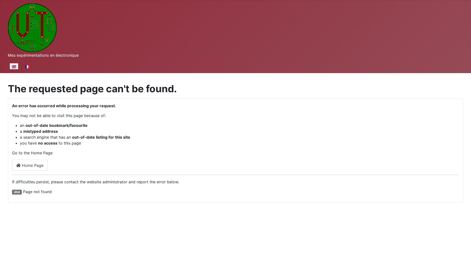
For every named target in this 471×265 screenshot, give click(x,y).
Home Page (32, 165)
